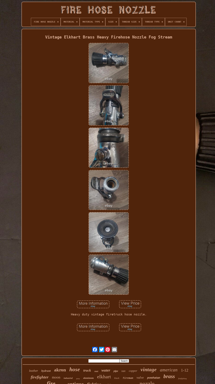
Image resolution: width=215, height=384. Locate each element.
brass (169, 376)
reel (96, 371)
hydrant (46, 370)
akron (60, 369)
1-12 (184, 370)
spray (78, 378)
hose (74, 369)
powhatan (153, 377)
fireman (128, 377)
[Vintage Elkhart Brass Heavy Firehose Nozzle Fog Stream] (109, 63)
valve (140, 377)
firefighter (40, 377)
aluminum (88, 378)
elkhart (104, 376)
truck (87, 370)
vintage (149, 369)
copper (133, 370)
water (105, 370)
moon (56, 377)
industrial (68, 378)
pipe (116, 371)
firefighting (182, 378)
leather (33, 370)
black (116, 378)
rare (123, 371)
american (169, 369)
